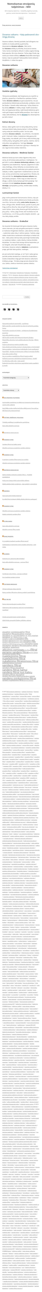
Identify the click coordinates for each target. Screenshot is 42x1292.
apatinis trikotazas (32, 1030)
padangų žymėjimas (27, 691)
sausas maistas (29, 974)
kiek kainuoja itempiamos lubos (16, 855)
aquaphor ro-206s (7, 775)
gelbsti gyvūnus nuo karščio (27, 971)
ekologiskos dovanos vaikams (18, 280)
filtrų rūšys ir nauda (8, 701)
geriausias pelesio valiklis (14, 827)
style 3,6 (7, 988)
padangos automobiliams (20, 1050)
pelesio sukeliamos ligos (21, 1097)
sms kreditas (22, 1099)
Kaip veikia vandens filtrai (9, 354)
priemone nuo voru (18, 785)
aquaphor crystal (9, 632)
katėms (18, 927)
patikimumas (21, 1025)
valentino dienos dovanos (25, 1277)
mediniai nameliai (12, 990)
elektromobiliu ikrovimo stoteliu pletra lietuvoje (15, 813)
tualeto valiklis (35, 1020)
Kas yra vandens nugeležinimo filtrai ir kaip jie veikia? (17, 356)
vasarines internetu (19, 1060)
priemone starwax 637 (8, 1004)
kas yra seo (28, 787)
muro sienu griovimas (33, 1023)
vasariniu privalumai (32, 1076)
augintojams (22, 955)
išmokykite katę (11, 1151)
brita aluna (18, 985)
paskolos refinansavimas (9, 871)
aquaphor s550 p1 (19, 640)
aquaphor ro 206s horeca (9, 639)
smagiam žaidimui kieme (23, 799)
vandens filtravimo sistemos (12, 676)
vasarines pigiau (32, 1064)
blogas (29, 955)
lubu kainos (33, 857)
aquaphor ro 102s (9, 637)
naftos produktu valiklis (13, 1102)
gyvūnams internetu (22, 976)
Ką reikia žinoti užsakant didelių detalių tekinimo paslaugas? (19, 499)
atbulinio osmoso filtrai (33, 703)
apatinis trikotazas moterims (20, 1034)
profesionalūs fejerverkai (9, 981)
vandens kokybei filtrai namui (30, 722)
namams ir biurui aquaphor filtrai (12, 768)
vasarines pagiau (23, 1078)
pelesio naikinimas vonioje (21, 1009)
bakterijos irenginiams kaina (23, 1004)
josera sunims (31, 913)
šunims (12, 927)
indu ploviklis (18, 1027)
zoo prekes (26, 988)
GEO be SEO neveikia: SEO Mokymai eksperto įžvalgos (17, 337)
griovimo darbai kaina (9, 1030)
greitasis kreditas (18, 866)
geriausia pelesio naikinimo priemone (12, 1095)
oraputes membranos (8, 1027)
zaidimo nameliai (20, 1258)
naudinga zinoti (6, 1069)
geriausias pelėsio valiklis (9, 794)
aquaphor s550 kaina (8, 640)
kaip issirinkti (31, 946)
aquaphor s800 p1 (19, 642)
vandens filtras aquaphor (13, 674)
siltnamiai (21, 859)
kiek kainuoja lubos (23, 857)
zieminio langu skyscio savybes (21, 843)
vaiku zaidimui (35, 843)
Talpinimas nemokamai (10, 268)
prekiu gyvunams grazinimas (17, 904)
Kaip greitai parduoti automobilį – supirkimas (15, 323)
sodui (3, 967)
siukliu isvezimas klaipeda (15, 1242)
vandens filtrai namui (14, 669)
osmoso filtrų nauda (25, 696)
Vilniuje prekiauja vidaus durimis (11, 589)
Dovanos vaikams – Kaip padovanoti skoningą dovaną (20, 35)
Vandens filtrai (8, 439)
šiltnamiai (31, 967)
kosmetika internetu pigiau (23, 1032)
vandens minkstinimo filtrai (19, 678)
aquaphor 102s (10, 780)
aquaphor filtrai (23, 632)
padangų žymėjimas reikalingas (16, 815)
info (30, 922)
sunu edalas (36, 911)
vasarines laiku (13, 1062)
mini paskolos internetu (28, 1148)
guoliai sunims (17, 915)
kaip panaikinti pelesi (8, 1256)
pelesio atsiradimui (29, 1092)
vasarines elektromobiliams (18, 1071)
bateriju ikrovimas (11, 1025)
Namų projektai (8, 536)
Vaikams (4, 275)
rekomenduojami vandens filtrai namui (21, 726)
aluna (12, 985)
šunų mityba (20, 974)
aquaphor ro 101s (9, 635)
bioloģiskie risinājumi (9, 845)
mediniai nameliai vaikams (30, 1048)
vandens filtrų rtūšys (27, 724)
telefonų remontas (19, 787)
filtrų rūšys (6, 698)
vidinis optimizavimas (17, 1106)
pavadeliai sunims (12, 941)
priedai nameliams (7, 1230)
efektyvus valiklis (16, 1006)
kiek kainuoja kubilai (33, 808)
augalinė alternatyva (23, 929)
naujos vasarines (22, 1064)
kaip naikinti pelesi (7, 1011)
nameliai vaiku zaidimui (14, 1239)
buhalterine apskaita (12, 848)
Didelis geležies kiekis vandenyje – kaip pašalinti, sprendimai (19, 484)
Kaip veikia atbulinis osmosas (10, 335)
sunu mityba (35, 934)
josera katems (22, 913)
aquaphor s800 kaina (8, 642)
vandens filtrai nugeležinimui (25, 738)
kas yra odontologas (28, 983)
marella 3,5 (32, 985)
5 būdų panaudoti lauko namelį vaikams (14, 617)
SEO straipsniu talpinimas (12, 397)
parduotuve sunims (14, 1053)
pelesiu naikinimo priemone (21, 1011)
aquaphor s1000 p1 (20, 644)
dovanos (25, 115)
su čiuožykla (22, 995)
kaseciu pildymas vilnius (24, 1018)
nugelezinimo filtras (14, 656)
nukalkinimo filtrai (12, 661)
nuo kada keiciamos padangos (19, 894)
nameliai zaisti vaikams (17, 1016)
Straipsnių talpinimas (28, 284)
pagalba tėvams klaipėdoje (10, 1281)
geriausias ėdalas (13, 955)
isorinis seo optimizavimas (22, 829)
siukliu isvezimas (6, 1246)
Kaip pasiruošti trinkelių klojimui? (11, 496)
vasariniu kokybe (6, 1067)
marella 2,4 (25, 985)
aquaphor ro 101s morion (27, 635)
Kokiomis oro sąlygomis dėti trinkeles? (13, 559)
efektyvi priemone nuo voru (17, 822)
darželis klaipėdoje (28, 1041)
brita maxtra (5, 1225)
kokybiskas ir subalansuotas (23, 939)
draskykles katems (22, 871)
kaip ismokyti (26, 943)
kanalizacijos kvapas (14, 962)
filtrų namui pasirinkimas (20, 712)
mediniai (34, 1230)
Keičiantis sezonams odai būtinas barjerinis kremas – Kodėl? (19, 358)
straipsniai (35, 955)
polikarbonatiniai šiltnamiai (9, 948)
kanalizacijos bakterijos (27, 962)
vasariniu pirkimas (11, 1064)
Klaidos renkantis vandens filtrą (11, 514)
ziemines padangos (28, 887)
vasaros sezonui (19, 1085)
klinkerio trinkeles (14, 1002)
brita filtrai (27, 650)
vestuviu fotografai (21, 1023)
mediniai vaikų (6, 1232)
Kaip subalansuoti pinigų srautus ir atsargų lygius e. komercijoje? (21, 347)
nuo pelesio (21, 1046)
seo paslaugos (17, 663)
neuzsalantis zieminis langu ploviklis (12, 1127)
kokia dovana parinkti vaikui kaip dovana (22, 282)
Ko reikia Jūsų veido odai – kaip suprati (13, 361)
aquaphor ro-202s (11, 773)
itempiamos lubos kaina (33, 855)
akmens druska (34, 1102)
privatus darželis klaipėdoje (21, 1043)
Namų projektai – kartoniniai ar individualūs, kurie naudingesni (20, 349)
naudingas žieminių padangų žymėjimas (24, 817)
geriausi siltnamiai (22, 946)
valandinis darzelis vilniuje (10, 913)
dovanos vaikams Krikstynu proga (18, 277)
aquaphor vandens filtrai (13, 645)
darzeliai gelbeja (6, 850)
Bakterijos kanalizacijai (11, 432)
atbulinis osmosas (13, 649)
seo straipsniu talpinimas (18, 747)
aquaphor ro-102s (35, 764)
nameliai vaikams (13, 992)
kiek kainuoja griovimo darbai (10, 1013)
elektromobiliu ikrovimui (32, 904)
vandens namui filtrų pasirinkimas (11, 724)
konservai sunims (15, 918)
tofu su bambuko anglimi (9, 1144)
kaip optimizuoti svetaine (18, 831)
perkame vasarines (18, 1090)
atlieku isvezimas (7, 1050)
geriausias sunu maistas (14, 1211)
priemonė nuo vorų (7, 787)
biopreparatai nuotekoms (27, 1002)
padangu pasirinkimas (15, 1137)
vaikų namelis (22, 990)
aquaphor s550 (22, 639)
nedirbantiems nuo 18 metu (9, 1099)
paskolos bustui (7, 906)
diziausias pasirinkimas (15, 1074)
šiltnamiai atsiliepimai (16, 950)
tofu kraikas (11, 922)
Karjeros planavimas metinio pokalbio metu (15, 344)
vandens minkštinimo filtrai (26, 736)
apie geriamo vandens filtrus (18, 705)
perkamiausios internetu (15, 1218)
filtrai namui (14, 733)
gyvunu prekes (26, 862)
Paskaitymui (20, 273)
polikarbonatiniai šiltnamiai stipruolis (12, 841)
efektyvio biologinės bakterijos (23, 964)
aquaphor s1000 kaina (8, 644)
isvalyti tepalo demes (24, 876)
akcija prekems (12, 946)
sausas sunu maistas (8, 943)
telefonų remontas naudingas (21, 801)
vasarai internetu (7, 1088)
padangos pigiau (6, 890)
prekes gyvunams (19, 925)
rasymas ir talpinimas (30, 1057)
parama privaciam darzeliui (27, 848)
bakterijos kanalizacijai (8, 1032)
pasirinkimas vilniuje (18, 850)
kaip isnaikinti (33, 1009)
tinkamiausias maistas (27, 953)
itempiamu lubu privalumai (21, 852)
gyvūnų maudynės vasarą (9, 974)
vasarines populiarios (30, 1067)
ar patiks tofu (13, 929)
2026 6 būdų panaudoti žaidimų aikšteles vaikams (16, 620)
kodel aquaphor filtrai (28, 768)
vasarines (5, 1062)
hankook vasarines (17, 1069)
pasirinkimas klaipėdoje (15, 1041)
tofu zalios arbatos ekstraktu (20, 901)
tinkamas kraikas (31, 981)
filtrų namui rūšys (15, 729)
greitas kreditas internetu (15, 1111)
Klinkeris (6, 554)
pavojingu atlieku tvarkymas (31, 1027)
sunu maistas (28, 911)
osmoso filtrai (30, 661)
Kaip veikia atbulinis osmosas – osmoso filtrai (15, 562)
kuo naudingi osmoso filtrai (23, 710)
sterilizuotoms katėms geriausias (18, 808)
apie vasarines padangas (32, 1090)
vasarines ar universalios (16, 1057)
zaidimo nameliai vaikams (27, 1013)
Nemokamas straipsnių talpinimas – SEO (21, 5)
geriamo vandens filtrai (15, 652)
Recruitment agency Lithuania (16, 997)
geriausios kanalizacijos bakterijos (25, 845)
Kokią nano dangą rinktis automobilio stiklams (15, 480)
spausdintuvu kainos (8, 1023)
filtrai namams (25, 715)
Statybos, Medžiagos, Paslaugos (13, 417)
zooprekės (32, 978)
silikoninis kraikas (23, 920)
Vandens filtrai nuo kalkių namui (11, 444)
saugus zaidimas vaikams (17, 836)
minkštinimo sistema (33, 698)
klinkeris (11, 1009)
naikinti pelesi (33, 1011)
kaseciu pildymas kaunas (19, 1263)
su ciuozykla (14, 995)
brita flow (13, 988)
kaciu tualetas (24, 918)
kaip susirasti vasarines (29, 1088)
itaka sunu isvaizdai (25, 934)
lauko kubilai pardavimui (31, 785)
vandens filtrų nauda (7, 703)
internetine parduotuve (8, 939)
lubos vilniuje (14, 859)
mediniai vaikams (7, 1235)
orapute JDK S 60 (30, 1025)
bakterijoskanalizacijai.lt (8, 1037)
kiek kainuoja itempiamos (10, 857)
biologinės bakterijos (26, 1202)
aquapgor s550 (7, 766)
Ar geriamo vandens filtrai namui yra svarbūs (15, 459)
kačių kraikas (18, 983)
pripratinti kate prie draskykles (10, 873)
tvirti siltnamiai (22, 948)
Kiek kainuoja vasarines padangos (25, 897)
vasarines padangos (28, 680)
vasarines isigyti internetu (27, 1081)
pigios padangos (30, 880)
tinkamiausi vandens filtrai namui (17, 717)
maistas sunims (22, 969)
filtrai (33, 649)
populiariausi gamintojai (8, 1092)
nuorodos (24, 932)
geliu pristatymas (21, 1030)
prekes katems (23, 941)
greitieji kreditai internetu (20, 869)
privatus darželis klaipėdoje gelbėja (18, 1039)
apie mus (11, 932)
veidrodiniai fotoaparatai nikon (10, 1104)
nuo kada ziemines (8, 838)
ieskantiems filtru (28, 957)
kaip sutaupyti (6, 936)
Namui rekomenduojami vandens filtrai (13, 604)
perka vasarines (27, 1069)
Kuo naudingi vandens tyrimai (11, 577)
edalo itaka (15, 934)
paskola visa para (33, 1097)
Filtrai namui (8, 521)
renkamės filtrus (15, 953)
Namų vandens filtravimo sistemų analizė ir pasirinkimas (18, 592)
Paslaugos (27, 273)
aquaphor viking (30, 645)
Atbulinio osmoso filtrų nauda (11, 529)
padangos (6, 663)
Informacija (12, 273)
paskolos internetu (31, 864)
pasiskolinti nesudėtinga (18, 864)
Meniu (21, 18)
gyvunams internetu (16, 936)
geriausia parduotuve (29, 936)
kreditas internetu (33, 869)
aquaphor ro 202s (20, 780)
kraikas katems (21, 981)
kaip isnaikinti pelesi (7, 1097)
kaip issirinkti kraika (13, 971)
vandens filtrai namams (15, 1288)
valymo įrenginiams (18, 1020)
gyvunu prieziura (29, 925)
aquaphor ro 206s (22, 637)
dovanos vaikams (24, 275)
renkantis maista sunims (27, 1104)
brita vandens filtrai (12, 967)
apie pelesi (20, 1092)
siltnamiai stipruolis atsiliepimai (23, 838)
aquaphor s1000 (30, 642)
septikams (27, 1020)
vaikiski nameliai (32, 992)
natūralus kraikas (19, 1223)
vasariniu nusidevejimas (32, 1083)
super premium (19, 911)
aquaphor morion (24, 634)
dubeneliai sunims (28, 915)
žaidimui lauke (23, 992)
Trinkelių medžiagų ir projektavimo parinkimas (15, 422)
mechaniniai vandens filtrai (11, 654)
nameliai (29, 990)
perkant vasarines (30, 1085)
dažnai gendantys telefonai (10, 810)
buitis (10, 834)
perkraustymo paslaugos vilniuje (15, 908)
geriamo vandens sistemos (13, 745)
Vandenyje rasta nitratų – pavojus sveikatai (14, 574)
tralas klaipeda (12, 999)
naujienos (17, 932)
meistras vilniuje (29, 908)
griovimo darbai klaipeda (24, 999)
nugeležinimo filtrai (13, 658)
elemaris (19, 988)
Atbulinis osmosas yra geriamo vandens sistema (16, 448)
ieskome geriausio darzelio (32, 850)
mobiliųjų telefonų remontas (22, 820)
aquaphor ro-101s (24, 764)
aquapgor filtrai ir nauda (26, 759)
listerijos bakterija (7, 843)
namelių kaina (15, 1232)
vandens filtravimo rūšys (21, 694)
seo (11, 663)
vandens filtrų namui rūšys (14, 722)
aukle (27, 1046)
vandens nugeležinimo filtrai (12, 680)
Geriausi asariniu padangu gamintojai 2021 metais (16, 899)
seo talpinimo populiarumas (22, 1055)
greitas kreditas (28, 866)
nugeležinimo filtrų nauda (9, 738)
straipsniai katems (7, 862)
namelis (26, 1237)
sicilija (4, 1102)
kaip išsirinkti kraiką (20, 1221)
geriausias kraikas (13, 978)
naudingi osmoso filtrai (8, 710)
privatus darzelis (7, 852)
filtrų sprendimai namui (18, 719)
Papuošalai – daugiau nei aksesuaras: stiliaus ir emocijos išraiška (20, 351)
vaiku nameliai (6, 995)
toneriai (15, 1018)
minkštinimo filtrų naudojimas (18, 698)
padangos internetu (29, 878)
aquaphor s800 (29, 640)
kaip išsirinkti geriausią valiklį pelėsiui (29, 796)
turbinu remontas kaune (32, 859)
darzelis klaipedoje (22, 1037)
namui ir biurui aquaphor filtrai (31, 766)
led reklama (26, 950)
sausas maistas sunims (21, 922)
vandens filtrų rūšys (26, 729)
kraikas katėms (12, 976)
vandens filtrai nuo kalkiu (17, 672)
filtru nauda (10, 960)
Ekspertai (7, 491)
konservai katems (12, 920)
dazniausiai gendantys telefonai (16, 803)
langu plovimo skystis (30, 885)
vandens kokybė (29, 676)
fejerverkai (19, 957)
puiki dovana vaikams (9, 799)
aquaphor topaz (31, 643)
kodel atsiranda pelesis (30, 841)
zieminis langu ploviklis (17, 885)
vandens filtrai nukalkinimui (31, 701)
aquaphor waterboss (10, 647)
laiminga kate (17, 862)
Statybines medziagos (10, 584)
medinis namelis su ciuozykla (28, 873)
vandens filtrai (11, 665)
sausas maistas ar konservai (10, 876)
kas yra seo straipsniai (28, 827)
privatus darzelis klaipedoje (14, 1048)
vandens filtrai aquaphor (13, 667)
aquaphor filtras (9, 633)
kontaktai (4, 932)
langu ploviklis (6, 887)
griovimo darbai (33, 653)
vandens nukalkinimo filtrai (26, 743)
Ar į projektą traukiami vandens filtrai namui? (15, 541)
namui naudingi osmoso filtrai (16, 708)
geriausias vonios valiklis (26, 810)
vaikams (15, 834)
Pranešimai (34, 273)
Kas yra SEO (7, 599)
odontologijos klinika (7, 911)
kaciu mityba (27, 906)
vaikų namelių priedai (19, 1260)
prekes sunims (32, 941)
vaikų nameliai (18, 1230)
